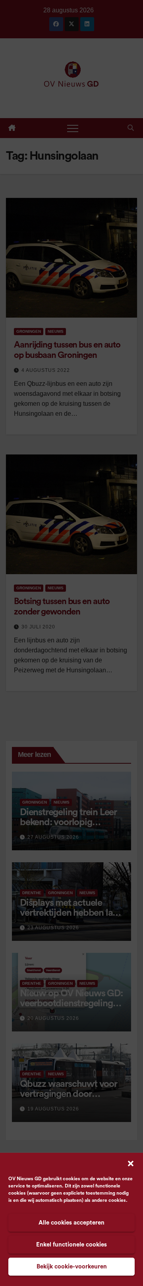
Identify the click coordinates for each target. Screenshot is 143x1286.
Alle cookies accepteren (71, 1223)
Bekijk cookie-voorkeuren (72, 1267)
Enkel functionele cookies (71, 1245)
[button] (131, 1163)
